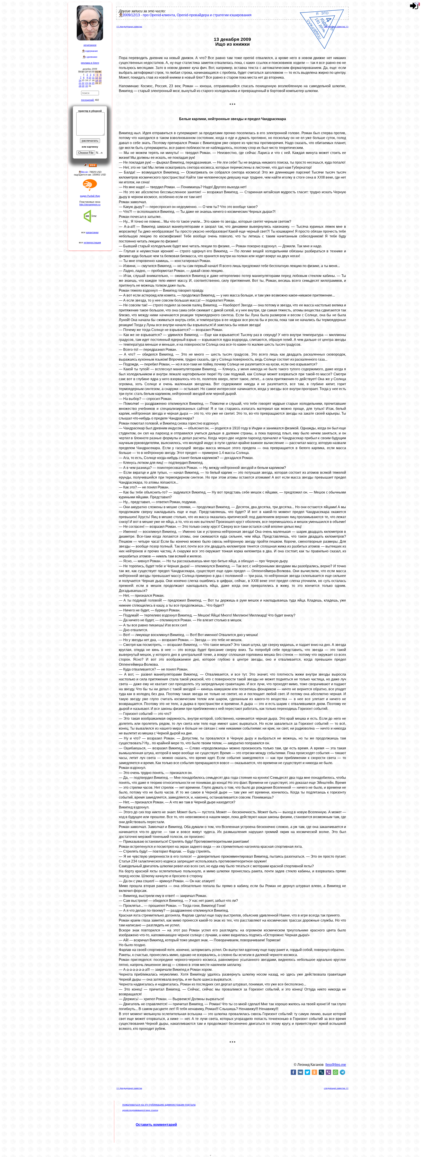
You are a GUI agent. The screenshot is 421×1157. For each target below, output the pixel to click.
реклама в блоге (90, 62)
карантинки (92, 232)
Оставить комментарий (156, 1124)
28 (80, 86)
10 (90, 77)
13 (100, 77)
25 (93, 83)
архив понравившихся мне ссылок (140, 1110)
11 (93, 77)
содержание (91, 51)
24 (90, 83)
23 (86, 83)
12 (96, 77)
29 (83, 86)
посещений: (87, 100)
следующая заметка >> (336, 26)
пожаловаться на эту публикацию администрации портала (159, 1104)
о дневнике (91, 57)
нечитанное (90, 45)
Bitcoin (84, 172)
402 (97, 100)
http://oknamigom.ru (89, 204)
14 (80, 80)
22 (83, 83)
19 (96, 80)
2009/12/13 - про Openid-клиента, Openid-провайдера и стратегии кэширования (187, 15)
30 (86, 86)
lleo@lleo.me (335, 1065)
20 (100, 80)
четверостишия (92, 242)
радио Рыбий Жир (90, 196)
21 (80, 83)
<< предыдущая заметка (129, 26)
